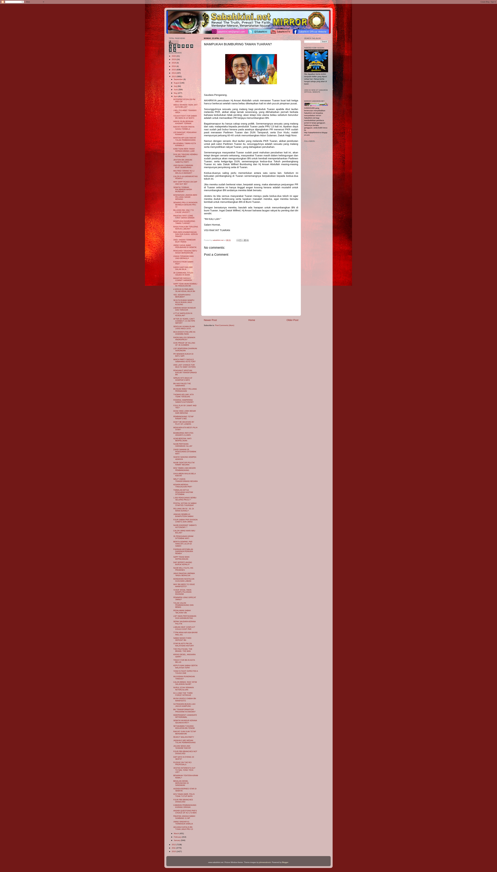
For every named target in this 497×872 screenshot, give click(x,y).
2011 (174, 848)
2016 (174, 66)
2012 (174, 845)
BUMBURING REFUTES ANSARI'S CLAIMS (183, 434)
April (176, 96)
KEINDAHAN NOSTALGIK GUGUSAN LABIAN (183, 580)
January (177, 840)
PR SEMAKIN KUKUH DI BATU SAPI (183, 355)
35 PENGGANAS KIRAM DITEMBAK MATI (183, 537)
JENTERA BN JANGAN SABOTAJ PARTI (182, 161)
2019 (174, 59)
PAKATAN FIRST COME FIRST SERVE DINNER (183, 217)
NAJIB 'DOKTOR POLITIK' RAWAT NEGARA (184, 464)
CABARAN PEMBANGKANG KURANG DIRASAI (184, 806)
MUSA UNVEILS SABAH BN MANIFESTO (184, 700)
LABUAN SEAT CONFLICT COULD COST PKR (184, 628)
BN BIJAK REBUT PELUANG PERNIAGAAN (185, 390)
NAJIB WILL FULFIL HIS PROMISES (183, 569)
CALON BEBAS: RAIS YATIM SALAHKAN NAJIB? (185, 683)
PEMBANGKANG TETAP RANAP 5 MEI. (183, 418)
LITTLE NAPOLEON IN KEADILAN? (182, 314)
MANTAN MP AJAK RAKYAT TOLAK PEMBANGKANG (184, 139)
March (177, 833)
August (177, 83)
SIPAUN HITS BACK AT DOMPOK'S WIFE (182, 379)
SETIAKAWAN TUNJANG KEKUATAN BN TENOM (184, 727)
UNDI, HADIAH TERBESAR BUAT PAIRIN (184, 241)
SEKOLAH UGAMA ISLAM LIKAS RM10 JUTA (184, 328)
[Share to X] (242, 240)
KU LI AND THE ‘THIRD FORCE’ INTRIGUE (183, 694)
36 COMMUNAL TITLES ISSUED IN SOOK (183, 274)
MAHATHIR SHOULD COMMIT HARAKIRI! (182, 279)
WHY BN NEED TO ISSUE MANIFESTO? (184, 585)
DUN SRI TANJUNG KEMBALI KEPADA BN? (185, 155)
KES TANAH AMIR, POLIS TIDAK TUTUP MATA (184, 795)
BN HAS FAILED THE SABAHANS (182, 385)
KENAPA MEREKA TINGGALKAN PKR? (182, 486)
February (178, 837)
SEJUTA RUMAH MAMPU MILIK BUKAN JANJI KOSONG (183, 302)
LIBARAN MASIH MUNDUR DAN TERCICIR (184, 309)
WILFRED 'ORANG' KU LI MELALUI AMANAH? (183, 172)
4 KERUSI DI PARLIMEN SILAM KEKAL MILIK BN (184, 290)
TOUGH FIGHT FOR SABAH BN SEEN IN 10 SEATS (185, 117)
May (176, 93)
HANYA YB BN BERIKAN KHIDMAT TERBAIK (183, 122)
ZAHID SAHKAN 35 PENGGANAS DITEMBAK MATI (184, 452)
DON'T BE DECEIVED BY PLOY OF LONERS (183, 423)
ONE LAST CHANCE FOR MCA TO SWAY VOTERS (184, 366)
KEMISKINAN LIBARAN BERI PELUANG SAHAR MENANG (185, 197)
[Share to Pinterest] (247, 240)
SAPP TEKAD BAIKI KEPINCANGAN (181, 558)
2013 (174, 77)
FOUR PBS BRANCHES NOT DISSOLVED (185, 752)
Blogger (285, 862)
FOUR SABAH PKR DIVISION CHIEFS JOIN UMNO (185, 521)
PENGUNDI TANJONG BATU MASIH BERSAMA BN (185, 252)
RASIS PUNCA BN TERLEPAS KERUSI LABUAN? (185, 228)
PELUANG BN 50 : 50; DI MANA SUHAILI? (183, 510)
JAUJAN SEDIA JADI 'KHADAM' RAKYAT (182, 747)
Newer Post (210, 320)
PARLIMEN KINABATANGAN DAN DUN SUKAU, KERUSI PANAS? (185, 234)
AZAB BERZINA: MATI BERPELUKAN (182, 440)
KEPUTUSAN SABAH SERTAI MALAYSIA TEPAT (185, 667)
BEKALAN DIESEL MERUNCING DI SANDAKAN (181, 783)
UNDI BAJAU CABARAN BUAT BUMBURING (183, 166)
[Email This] (237, 240)
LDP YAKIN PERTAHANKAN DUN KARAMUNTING (184, 617)
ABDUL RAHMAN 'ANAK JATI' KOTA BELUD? (185, 106)
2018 (174, 63)
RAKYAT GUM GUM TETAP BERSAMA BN (184, 733)
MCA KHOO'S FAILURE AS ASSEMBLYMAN (184, 333)
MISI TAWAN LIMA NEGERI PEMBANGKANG (184, 469)
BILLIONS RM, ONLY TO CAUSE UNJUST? (183, 211)
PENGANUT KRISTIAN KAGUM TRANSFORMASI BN (185, 373)
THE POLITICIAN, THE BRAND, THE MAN (182, 650)
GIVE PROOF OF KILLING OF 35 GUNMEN (184, 344)
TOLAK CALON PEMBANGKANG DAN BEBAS (183, 605)
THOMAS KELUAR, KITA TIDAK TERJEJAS (183, 396)
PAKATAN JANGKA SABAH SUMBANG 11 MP (184, 817)
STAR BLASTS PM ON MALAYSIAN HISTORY (183, 645)
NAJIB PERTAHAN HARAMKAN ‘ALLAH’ (182, 445)
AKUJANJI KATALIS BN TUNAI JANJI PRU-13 (183, 828)
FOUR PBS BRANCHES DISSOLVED (183, 801)
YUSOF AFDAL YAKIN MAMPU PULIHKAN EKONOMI (182, 592)
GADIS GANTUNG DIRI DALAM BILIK (183, 268)
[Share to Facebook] (245, 240)
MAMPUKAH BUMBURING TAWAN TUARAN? (184, 222)
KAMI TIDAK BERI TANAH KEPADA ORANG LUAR (184, 150)
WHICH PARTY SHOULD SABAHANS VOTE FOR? (184, 361)
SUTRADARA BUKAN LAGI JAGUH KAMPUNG (184, 705)
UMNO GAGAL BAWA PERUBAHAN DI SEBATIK (184, 246)
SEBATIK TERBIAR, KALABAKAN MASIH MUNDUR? (182, 189)
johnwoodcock (265, 862)
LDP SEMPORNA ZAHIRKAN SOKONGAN (185, 350)
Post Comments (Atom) (224, 325)
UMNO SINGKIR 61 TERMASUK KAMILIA (183, 823)
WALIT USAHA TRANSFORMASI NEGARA (185, 480)
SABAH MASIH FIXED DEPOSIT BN (182, 639)
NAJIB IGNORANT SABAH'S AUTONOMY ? (184, 526)
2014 (174, 73)
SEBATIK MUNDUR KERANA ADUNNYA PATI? (185, 722)
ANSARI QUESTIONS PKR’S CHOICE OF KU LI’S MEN (185, 812)
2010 (174, 851)
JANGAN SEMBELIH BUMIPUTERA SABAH (183, 515)
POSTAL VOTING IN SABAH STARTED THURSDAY (184, 504)
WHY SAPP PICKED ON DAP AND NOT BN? (185, 183)
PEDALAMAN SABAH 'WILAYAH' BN (182, 612)
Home (251, 320)
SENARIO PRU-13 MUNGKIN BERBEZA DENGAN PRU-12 (185, 205)
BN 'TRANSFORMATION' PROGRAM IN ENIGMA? (184, 711)
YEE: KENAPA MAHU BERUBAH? (182, 296)
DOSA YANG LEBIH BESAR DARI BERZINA (184, 412)
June (176, 90)
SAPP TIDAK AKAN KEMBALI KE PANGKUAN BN (185, 285)
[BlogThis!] (240, 240)
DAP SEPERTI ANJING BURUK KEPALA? (182, 563)
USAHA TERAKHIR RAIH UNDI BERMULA (183, 257)
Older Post (292, 320)
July (176, 86)
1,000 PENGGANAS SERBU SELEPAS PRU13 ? (184, 499)
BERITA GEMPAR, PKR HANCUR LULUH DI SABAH (182, 544)
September (178, 79)
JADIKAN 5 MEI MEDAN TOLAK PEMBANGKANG (184, 741)
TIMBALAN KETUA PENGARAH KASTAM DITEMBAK (183, 492)
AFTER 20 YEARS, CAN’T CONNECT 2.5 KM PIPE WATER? (184, 321)
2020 (174, 56)
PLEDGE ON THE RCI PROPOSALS (182, 763)
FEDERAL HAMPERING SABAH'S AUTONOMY (183, 401)
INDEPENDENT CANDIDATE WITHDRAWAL (185, 716)
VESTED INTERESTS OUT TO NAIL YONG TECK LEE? (184, 770)
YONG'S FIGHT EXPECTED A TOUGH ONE (185, 672)
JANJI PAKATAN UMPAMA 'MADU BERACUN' (184, 574)
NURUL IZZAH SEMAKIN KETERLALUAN (183, 689)
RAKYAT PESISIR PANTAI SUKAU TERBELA (183, 128)
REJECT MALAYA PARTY (183, 737)
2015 (174, 70)
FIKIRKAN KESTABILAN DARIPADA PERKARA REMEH (183, 551)
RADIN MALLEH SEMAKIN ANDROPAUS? (184, 339)
